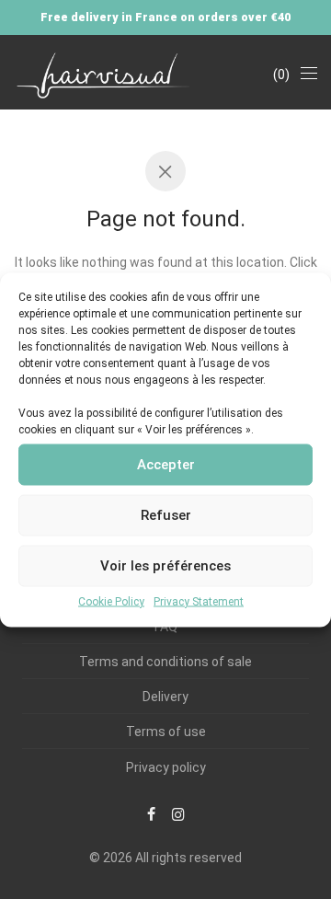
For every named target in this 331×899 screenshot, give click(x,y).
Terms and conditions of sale (165, 661)
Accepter (166, 464)
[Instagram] (178, 813)
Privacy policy (166, 767)
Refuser (166, 515)
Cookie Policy (111, 600)
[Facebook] (151, 813)
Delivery (165, 696)
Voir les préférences (165, 566)
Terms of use (166, 731)
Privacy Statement (199, 600)
